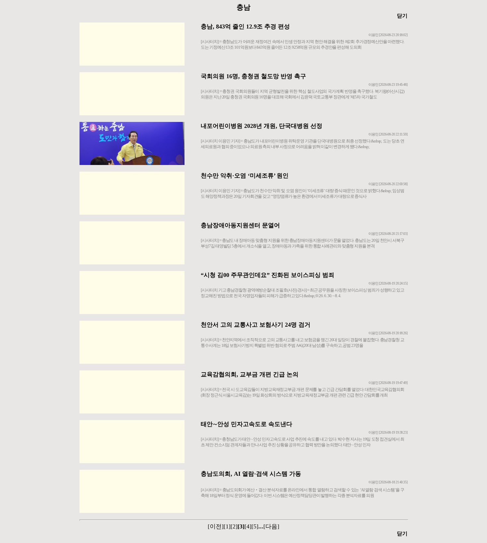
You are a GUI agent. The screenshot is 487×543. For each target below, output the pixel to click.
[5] (254, 526)
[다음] (271, 526)
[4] (247, 526)
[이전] (216, 526)
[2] (234, 526)
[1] (227, 526)
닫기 (402, 16)
